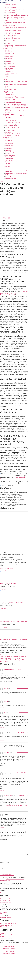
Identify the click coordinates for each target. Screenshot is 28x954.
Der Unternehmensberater (9, 4)
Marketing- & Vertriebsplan (12, 46)
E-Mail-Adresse (4, 862)
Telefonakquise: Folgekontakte (13, 35)
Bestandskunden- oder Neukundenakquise (16, 45)
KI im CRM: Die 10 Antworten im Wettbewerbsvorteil (13, 621)
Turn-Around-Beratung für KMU (13, 14)
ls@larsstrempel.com (5, 902)
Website (2, 868)
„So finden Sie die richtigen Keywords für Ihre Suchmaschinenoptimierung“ (14, 293)
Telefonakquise (9, 71)
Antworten (2, 683)
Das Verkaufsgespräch (11, 37)
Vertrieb (7, 74)
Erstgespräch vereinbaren (6, 898)
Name (2, 857)
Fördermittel (8, 58)
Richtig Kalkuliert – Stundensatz (8, 923)
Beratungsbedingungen (6, 917)
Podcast (7, 65)
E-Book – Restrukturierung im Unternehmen (16, 15)
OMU (5, 712)
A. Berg (5, 732)
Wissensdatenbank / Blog (6, 934)
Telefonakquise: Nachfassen (12, 38)
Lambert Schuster (8, 795)
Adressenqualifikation (11, 32)
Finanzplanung (9, 55)
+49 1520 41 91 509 (5, 900)
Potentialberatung (10, 12)
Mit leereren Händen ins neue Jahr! (9, 583)
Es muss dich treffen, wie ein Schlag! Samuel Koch (13, 602)
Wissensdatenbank (7, 48)
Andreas (6, 688)
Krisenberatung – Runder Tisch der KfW (15, 17)
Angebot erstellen (10, 40)
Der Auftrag (8, 43)
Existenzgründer (9, 53)
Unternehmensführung (11, 73)
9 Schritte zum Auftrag (6, 925)
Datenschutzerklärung (8, 946)
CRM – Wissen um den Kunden (13, 30)
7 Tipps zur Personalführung (7, 926)
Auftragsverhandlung (10, 42)
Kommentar (3, 839)
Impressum (5, 945)
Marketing (8, 61)
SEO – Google (9, 69)
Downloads (5, 91)
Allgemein (7, 50)
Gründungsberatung (10, 7)
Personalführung (9, 63)
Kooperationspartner (10, 89)
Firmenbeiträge (9, 56)
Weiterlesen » (3, 589)
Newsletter (3, 936)
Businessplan (8, 51)
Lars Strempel (3, 912)
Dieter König (6, 752)
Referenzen (8, 88)
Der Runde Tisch (9, 68)
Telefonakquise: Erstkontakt (12, 33)
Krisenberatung (9, 60)
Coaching (7, 78)
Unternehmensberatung (9, 5)
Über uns (5, 79)
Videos (7, 76)
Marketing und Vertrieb (9, 25)
